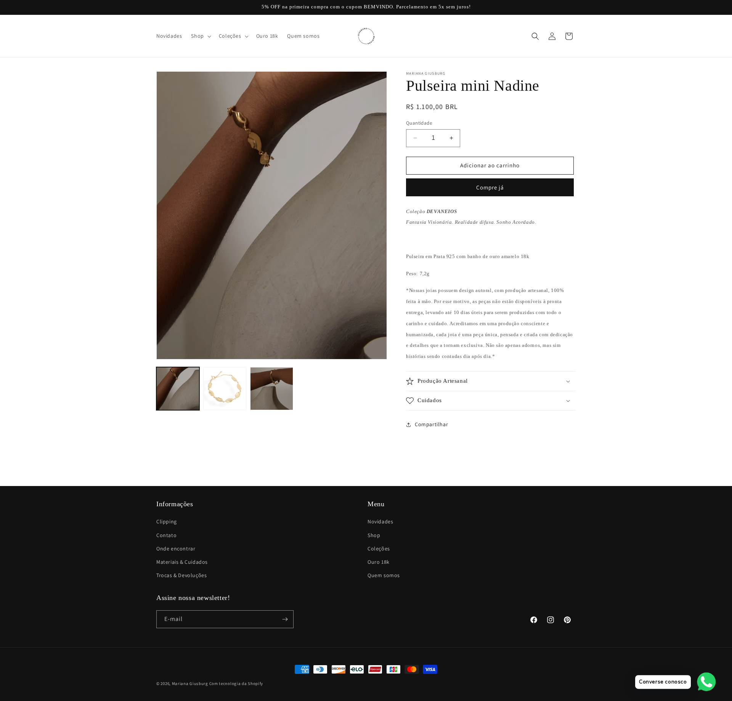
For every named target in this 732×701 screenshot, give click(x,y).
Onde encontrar (175, 548)
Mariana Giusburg (190, 683)
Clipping (166, 521)
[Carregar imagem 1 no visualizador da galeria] (177, 388)
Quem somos (384, 575)
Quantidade (419, 123)
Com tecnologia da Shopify (236, 683)
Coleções (379, 548)
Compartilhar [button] (431, 424)
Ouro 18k (379, 561)
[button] (200, 36)
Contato (166, 535)
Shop (374, 535)
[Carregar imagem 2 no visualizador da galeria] (224, 388)
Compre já (490, 187)
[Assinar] (284, 619)
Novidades (380, 521)
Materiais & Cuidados (182, 561)
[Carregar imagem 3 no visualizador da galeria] (271, 388)
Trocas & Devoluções (181, 575)
